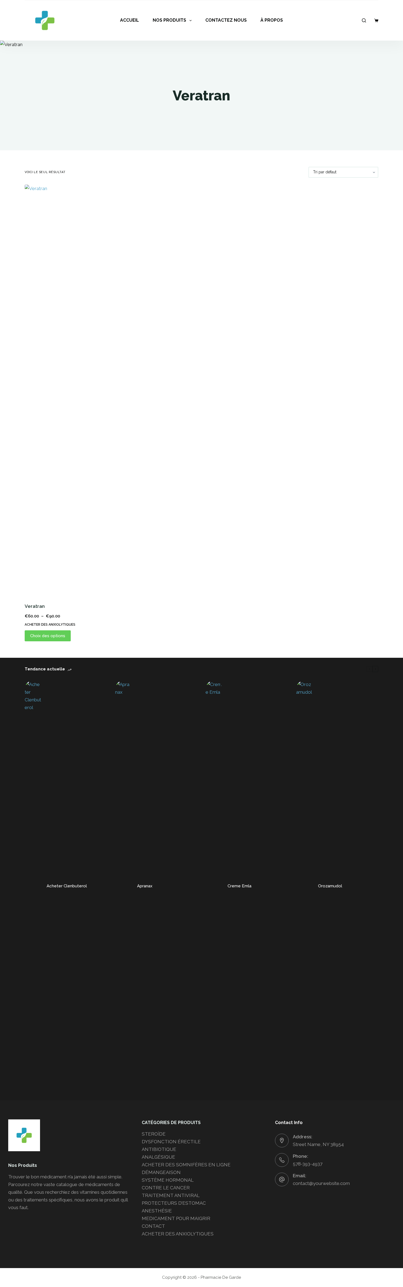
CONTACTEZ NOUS (226, 20)
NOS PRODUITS (169, 20)
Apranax (144, 886)
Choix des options (47, 635)
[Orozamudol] (304, 886)
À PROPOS (271, 20)
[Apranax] (123, 886)
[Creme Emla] (214, 886)
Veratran (35, 606)
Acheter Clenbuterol (67, 886)
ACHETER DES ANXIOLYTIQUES (50, 624)
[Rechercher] (364, 20)
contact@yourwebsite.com (321, 1183)
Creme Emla (239, 886)
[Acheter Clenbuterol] (33, 886)
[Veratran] (66, 390)
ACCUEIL (129, 20)
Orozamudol (330, 886)
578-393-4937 (307, 1164)
